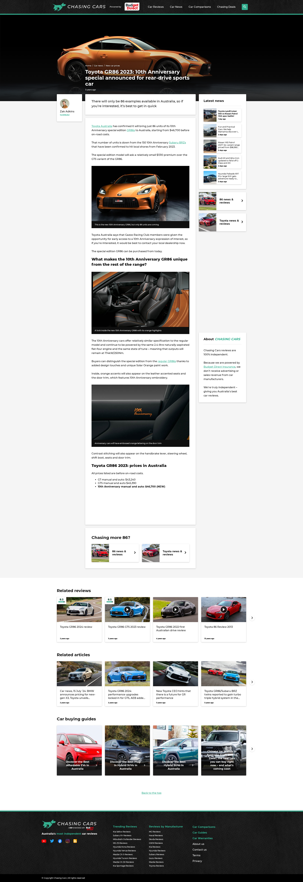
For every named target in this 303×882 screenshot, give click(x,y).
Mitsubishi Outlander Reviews (127, 839)
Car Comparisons (200, 6)
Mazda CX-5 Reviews (123, 854)
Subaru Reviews (156, 854)
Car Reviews (156, 6)
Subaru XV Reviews (122, 835)
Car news (98, 65)
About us (198, 844)
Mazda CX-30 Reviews (123, 862)
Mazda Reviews (156, 862)
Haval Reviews (156, 835)
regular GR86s (167, 361)
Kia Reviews (154, 847)
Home (88, 65)
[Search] (245, 7)
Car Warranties (203, 838)
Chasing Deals (226, 6)
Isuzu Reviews (155, 858)
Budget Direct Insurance (219, 366)
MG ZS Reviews (120, 843)
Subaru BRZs (177, 142)
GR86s (131, 130)
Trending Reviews (125, 826)
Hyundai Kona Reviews (124, 847)
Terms (196, 855)
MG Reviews (154, 831)
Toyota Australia (102, 126)
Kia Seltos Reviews (122, 831)
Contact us (200, 849)
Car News (176, 6)
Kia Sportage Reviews (123, 866)
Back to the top (151, 792)
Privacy (197, 861)
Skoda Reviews (156, 839)
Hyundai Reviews (157, 850)
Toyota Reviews (156, 866)
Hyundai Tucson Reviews (125, 858)
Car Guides (200, 832)
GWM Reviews (156, 843)
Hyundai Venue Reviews (124, 850)
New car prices (113, 65)
